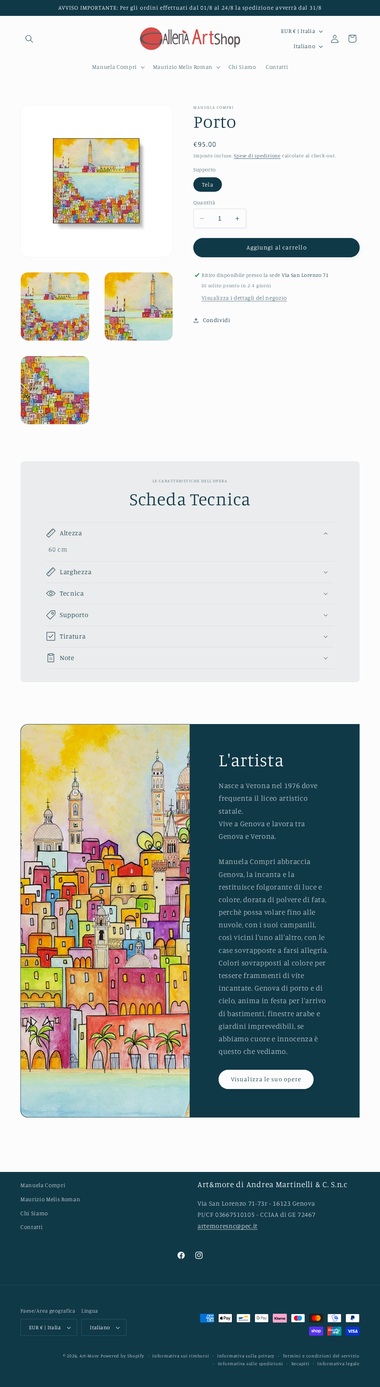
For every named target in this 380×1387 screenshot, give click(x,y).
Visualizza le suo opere (266, 1079)
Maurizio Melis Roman (50, 1199)
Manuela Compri (42, 1185)
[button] (29, 38)
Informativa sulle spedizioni (251, 1363)
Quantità (204, 202)
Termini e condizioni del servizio (321, 1355)
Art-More (89, 1355)
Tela (207, 184)
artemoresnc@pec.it (227, 1226)
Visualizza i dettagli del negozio (244, 297)
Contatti (31, 1226)
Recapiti (300, 1363)
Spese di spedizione (257, 155)
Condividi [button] (216, 320)
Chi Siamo (34, 1213)
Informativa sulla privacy (246, 1355)
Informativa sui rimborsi (180, 1355)
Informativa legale (338, 1363)
